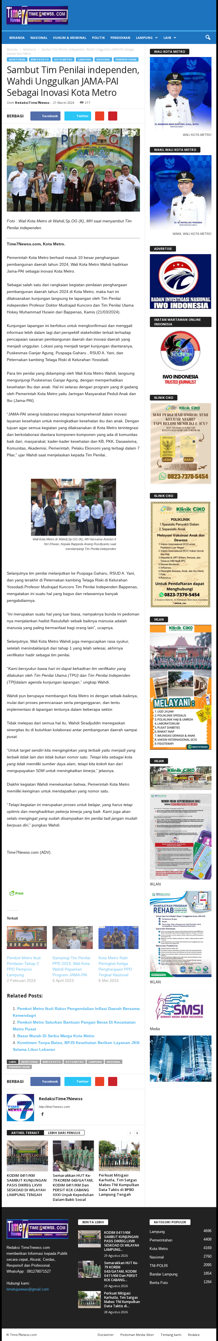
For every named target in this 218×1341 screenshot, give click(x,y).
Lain (167, 37)
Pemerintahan (126, 59)
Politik (98, 37)
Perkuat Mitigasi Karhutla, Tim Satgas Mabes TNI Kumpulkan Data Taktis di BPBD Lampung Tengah (119, 1185)
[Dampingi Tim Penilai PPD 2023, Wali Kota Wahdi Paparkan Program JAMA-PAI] (73, 937)
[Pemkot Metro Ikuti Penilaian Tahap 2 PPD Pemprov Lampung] (27, 937)
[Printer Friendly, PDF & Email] (16, 896)
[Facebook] (42, 1115)
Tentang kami (171, 1334)
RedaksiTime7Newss (32, 102)
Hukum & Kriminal (69, 37)
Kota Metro (63, 59)
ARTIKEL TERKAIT (25, 1133)
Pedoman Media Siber (137, 1334)
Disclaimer (106, 1334)
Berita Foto (40, 59)
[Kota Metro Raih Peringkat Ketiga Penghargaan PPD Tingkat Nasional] (118, 937)
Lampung (144, 37)
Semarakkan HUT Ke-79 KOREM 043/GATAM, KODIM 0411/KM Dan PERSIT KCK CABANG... (121, 1271)
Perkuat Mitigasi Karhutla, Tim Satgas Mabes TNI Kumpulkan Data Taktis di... (122, 1299)
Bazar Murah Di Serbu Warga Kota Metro (56, 1036)
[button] (208, 37)
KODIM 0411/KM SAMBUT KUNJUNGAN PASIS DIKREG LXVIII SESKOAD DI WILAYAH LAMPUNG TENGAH (27, 1185)
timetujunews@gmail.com (28, 1289)
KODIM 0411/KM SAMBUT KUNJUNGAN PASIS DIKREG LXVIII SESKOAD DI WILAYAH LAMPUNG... (121, 1241)
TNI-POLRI (159, 1266)
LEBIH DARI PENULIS (64, 1133)
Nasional (38, 37)
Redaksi (194, 1334)
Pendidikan (120, 37)
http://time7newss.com (54, 1106)
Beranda (17, 37)
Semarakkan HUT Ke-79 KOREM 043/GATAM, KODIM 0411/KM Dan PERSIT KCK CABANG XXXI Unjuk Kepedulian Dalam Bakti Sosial (73, 1187)
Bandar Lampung (163, 1274)
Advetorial (29, 49)
